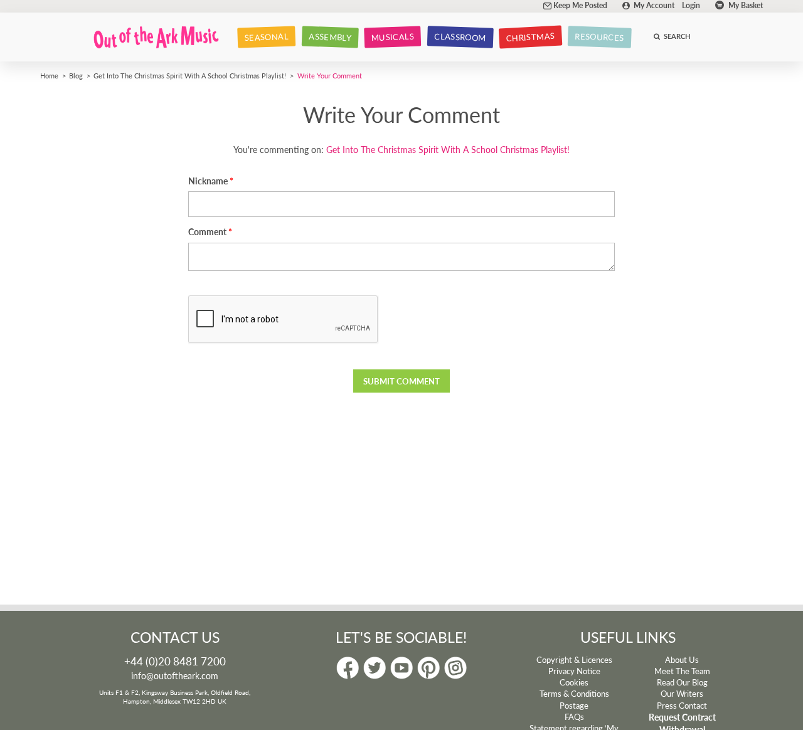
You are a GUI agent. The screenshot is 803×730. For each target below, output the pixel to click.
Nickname (208, 181)
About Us (682, 659)
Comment (207, 232)
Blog (76, 75)
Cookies (574, 682)
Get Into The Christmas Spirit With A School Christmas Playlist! (189, 75)
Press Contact (682, 705)
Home (49, 75)
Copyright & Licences (574, 659)
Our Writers (682, 693)
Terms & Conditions (574, 693)
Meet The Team (682, 671)
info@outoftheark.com (174, 675)
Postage (574, 705)
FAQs (574, 716)
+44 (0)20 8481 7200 (175, 661)
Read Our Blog (682, 682)
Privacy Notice (574, 671)
